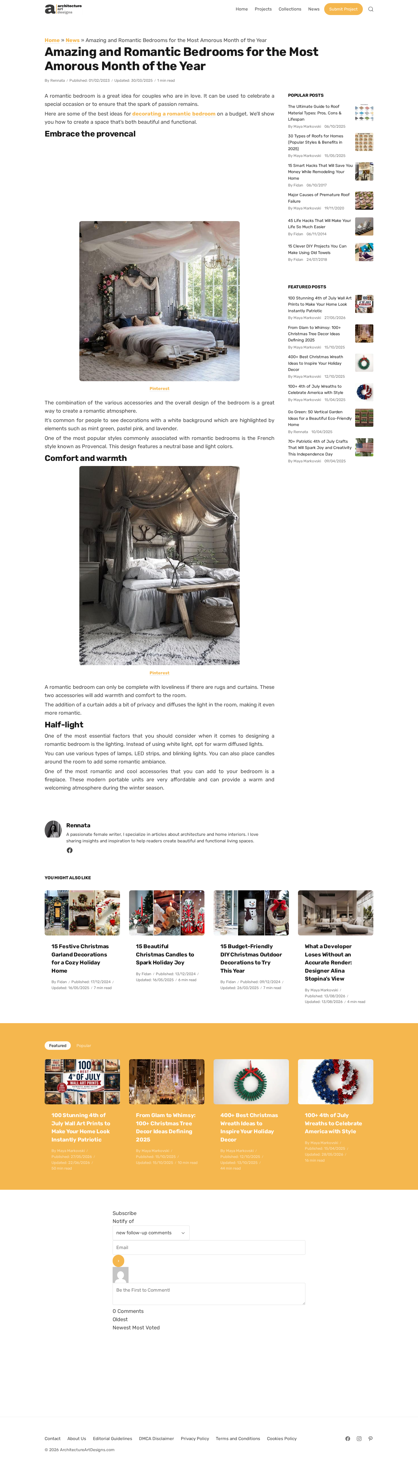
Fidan (62, 982)
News (73, 40)
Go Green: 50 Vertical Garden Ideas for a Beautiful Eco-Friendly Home (320, 418)
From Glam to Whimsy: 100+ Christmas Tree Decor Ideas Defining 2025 (314, 334)
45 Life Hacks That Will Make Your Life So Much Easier (319, 223)
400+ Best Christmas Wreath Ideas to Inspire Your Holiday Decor (315, 363)
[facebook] (69, 852)
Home (52, 40)
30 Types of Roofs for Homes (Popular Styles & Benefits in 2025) (315, 142)
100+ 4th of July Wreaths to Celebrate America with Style (315, 389)
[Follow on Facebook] (348, 1439)
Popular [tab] (83, 1045)
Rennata (57, 80)
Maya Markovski (324, 990)
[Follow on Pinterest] (370, 1439)
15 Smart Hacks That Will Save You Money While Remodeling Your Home (320, 172)
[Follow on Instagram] (359, 1439)
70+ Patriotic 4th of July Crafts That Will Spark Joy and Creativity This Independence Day (320, 447)
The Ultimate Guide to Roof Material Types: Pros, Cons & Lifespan (315, 112)
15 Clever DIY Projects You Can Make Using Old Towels (317, 249)
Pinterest (159, 388)
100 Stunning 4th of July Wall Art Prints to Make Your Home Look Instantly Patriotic (320, 304)
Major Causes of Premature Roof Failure (319, 197)
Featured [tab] (57, 1045)
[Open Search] (370, 9)
